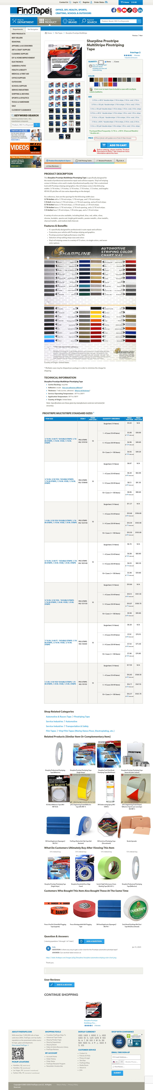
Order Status (50, 1061)
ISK (87, 1040)
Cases (116, 62)
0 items (130, 2)
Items (109, 62)
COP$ (97, 1038)
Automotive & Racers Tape (58, 716)
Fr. (88, 1038)
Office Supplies (19, 78)
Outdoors (17, 82)
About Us (82, 1068)
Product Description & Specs (59, 161)
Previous (135, 35)
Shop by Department (53, 1042)
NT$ (82, 1045)
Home (49, 33)
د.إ (100, 1035)
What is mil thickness (82, 391)
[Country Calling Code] (115, 1062)
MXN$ (93, 1035)
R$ (85, 1038)
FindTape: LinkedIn (140, 10)
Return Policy (61, 1085)
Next (140, 35)
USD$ (80, 1035)
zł (92, 1043)
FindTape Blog (84, 1063)
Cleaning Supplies (20, 54)
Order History (51, 1059)
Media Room (83, 1065)
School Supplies (19, 86)
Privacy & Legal (84, 1058)
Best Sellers (17, 38)
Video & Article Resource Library (57, 1047)
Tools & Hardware (20, 102)
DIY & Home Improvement (23, 58)
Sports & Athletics (20, 98)
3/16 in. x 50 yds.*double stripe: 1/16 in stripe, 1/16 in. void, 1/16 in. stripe (115, 105)
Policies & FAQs (84, 1056)
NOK (80, 1043)
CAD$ (86, 1035)
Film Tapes (58, 33)
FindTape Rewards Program (55, 1064)
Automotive (71, 721)
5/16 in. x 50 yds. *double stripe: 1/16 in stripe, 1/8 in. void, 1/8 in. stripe (115, 118)
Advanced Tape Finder (54, 1038)
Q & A (121, 161)
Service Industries (54, 721)
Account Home (51, 1057)
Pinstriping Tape (82, 716)
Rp (79, 1040)
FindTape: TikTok (129, 10)
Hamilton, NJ (17, 1065)
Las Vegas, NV (18, 1070)
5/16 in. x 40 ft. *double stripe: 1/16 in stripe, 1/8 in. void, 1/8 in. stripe (115, 113)
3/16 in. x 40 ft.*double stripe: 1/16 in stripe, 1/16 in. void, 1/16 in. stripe (115, 101)
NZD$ (85, 1043)
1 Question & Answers (131, 58)
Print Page (134, 53)
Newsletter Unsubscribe (54, 1066)
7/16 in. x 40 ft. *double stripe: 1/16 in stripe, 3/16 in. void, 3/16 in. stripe (116, 122)
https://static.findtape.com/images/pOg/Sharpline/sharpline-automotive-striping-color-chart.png (81, 958)
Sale (14, 106)
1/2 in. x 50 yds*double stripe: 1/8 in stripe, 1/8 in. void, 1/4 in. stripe (115, 126)
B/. (89, 1043)
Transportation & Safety (77, 726)
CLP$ (91, 1038)
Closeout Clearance (21, 110)
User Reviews (53, 166)
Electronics (17, 62)
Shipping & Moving (20, 94)
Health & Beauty (19, 70)
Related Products (105, 161)
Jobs (80, 1070)
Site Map (82, 1061)
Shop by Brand (51, 1045)
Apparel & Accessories (22, 46)
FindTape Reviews (52, 1049)
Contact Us (83, 1053)
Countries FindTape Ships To (56, 1035)
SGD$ (102, 1043)
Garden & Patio (19, 66)
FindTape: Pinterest (134, 10)
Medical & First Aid (20, 74)
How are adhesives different (72, 388)
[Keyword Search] (37, 125)
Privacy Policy (73, 1085)
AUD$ (80, 1038)
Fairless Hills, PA (18, 1073)
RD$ (104, 1038)
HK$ (91, 1040)
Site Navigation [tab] (33, 29)
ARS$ (104, 1035)
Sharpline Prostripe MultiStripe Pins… (92, 1023)
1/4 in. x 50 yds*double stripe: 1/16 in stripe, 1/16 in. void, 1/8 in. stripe (115, 109)
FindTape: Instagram (119, 10)
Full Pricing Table (85, 161)
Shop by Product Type (53, 1040)
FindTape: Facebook (113, 10)
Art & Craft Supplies (21, 50)
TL (79, 1045)
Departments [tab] (18, 29)
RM (103, 1040)
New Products (18, 34)
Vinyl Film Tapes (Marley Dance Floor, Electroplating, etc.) (87, 731)
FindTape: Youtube (124, 10)
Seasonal (16, 42)
